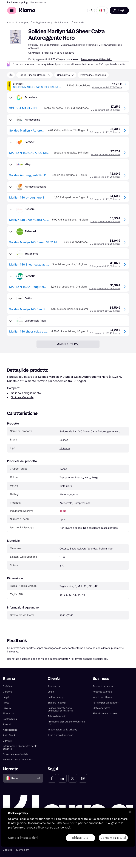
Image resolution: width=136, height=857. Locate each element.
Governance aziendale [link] (15, 754)
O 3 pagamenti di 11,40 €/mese (105, 333)
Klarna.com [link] (22, 849)
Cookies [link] (7, 849)
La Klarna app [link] (55, 697)
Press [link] (6, 702)
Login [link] (51, 691)
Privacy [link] (7, 708)
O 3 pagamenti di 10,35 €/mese (104, 266)
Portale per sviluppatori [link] (106, 702)
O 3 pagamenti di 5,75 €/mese (107, 87)
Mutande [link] (79, 22)
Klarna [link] (10, 22)
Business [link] (101, 678)
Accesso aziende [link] (102, 691)
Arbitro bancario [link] (57, 716)
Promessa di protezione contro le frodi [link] (67, 723)
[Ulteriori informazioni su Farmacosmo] (10, 120)
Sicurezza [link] (8, 713)
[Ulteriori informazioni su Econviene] (10, 97)
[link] (52, 778)
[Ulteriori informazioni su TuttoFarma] (10, 254)
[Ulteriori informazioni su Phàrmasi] (10, 231)
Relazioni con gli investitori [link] (18, 759)
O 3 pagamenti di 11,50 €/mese (105, 199)
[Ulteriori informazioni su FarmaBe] (10, 276)
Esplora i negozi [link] (57, 702)
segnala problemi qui (95, 658)
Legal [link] (6, 697)
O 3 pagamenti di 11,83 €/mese (105, 132)
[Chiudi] (130, 812)
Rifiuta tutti (80, 837)
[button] (102, 10)
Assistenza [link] (54, 686)
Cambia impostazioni (23, 837)
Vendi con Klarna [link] (102, 697)
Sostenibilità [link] (10, 719)
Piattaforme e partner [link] (105, 713)
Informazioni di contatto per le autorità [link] (20, 747)
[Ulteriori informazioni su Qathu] (10, 298)
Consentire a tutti (113, 837)
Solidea (64, 440)
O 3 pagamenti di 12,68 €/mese (105, 243)
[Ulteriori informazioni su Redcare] (10, 209)
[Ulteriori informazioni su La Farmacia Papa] (10, 321)
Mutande (65, 448)
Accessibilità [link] (10, 729)
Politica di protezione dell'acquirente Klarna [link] (60, 709)
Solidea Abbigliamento (26, 393)
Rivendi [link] (7, 724)
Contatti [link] (7, 740)
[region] (68, 827)
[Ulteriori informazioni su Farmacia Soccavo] (10, 187)
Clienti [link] (54, 678)
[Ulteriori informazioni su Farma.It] (10, 142)
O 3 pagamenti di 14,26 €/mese (105, 176)
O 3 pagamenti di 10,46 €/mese (104, 288)
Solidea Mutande (22, 397)
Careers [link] (7, 691)
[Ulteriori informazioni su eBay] (10, 164)
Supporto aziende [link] (103, 686)
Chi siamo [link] (8, 686)
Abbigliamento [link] (41, 22)
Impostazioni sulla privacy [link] (62, 729)
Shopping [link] (23, 22)
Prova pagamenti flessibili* (96, 59)
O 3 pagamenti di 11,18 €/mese (105, 221)
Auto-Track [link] (9, 735)
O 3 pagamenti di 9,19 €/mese (105, 154)
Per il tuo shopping (17, 2)
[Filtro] (11, 75)
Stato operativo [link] (101, 708)
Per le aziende (38, 2)
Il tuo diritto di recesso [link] (60, 735)
